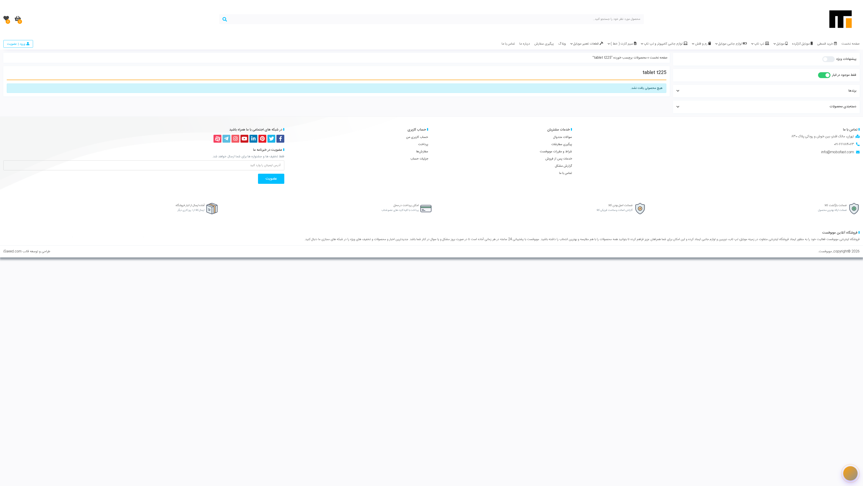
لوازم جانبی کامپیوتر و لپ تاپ (663, 44)
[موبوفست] (840, 19)
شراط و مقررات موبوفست (556, 151)
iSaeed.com (12, 251)
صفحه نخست (850, 44)
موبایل (780, 44)
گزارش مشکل (563, 166)
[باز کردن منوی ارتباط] (850, 473)
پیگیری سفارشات (561, 144)
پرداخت (423, 144)
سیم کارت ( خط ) (622, 44)
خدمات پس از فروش (558, 159)
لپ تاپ (759, 44)
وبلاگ (562, 44)
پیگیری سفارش (544, 44)
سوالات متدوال (562, 137)
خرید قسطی (825, 44)
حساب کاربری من (417, 137)
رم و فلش (701, 44)
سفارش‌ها (422, 151)
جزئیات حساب (419, 159)
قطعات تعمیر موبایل (586, 44)
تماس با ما (508, 44)
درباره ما (524, 44)
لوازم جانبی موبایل (730, 44)
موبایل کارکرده (801, 44)
